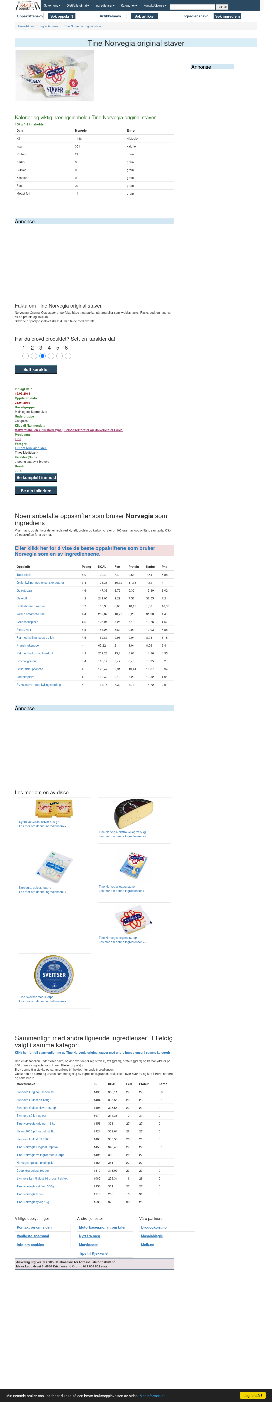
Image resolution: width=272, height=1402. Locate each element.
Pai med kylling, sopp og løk (35, 637)
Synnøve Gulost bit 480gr (34, 1100)
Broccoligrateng (27, 661)
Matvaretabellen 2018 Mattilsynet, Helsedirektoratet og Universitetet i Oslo (69, 430)
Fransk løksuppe (28, 645)
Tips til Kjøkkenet (94, 1253)
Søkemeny (51, 5)
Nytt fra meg (89, 1235)
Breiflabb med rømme (31, 606)
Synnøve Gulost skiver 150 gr (36, 1107)
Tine (18, 439)
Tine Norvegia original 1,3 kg (36, 1123)
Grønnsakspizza (27, 622)
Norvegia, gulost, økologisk (35, 1162)
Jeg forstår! (253, 1395)
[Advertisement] (94, 256)
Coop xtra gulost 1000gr (33, 1170)
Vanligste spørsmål (33, 1235)
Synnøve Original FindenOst (35, 1092)
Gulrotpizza (24, 590)
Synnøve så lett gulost (31, 1115)
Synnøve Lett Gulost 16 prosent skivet (42, 1178)
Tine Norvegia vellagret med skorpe (41, 1155)
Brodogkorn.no (154, 1227)
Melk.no (147, 1244)
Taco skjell (24, 574)
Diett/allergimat (77, 5)
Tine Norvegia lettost (30, 1194)
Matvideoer (88, 1244)
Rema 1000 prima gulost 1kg (36, 1131)
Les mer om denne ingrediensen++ (42, 826)
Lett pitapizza (25, 677)
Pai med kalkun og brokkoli (35, 653)
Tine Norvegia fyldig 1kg (33, 1202)
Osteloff (22, 598)
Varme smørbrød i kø (31, 614)
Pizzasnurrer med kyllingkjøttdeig (39, 684)
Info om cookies (30, 1244)
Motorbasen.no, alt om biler (102, 1227)
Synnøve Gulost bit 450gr (34, 1139)
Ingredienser (103, 5)
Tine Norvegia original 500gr (36, 1186)
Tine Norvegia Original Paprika (37, 1147)
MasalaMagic (152, 1235)
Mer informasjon (152, 1395)
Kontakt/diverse (153, 5)
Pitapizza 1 (24, 629)
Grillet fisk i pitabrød (30, 669)
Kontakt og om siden (34, 1227)
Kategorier (128, 5)
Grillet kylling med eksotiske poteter (40, 582)
